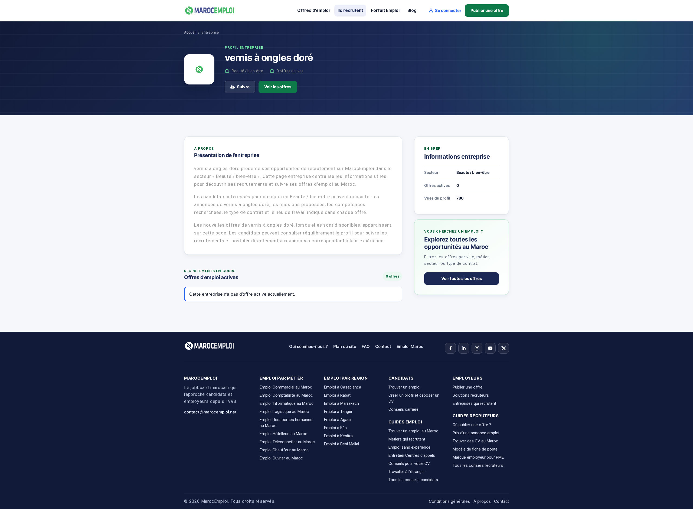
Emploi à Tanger (338, 411)
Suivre (243, 86)
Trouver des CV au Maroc (475, 441)
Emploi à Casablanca (342, 387)
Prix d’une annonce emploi (476, 432)
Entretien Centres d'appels (411, 455)
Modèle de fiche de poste (475, 449)
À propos (482, 501)
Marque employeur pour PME (478, 457)
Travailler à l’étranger (406, 471)
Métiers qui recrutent (406, 439)
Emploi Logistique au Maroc (284, 411)
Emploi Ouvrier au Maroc (281, 458)
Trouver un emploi (404, 387)
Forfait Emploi (385, 10)
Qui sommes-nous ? (308, 346)
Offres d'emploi (313, 10)
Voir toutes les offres (461, 278)
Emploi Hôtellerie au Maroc (283, 433)
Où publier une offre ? (472, 424)
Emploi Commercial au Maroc (286, 387)
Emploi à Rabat (337, 395)
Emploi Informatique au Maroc (286, 403)
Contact (383, 346)
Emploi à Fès (335, 427)
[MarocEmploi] (210, 10)
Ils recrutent (350, 10)
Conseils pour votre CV (409, 463)
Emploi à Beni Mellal (341, 444)
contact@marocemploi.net (210, 412)
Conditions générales (449, 501)
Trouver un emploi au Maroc (413, 431)
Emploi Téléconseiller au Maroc (287, 441)
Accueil (190, 32)
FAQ (366, 346)
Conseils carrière (403, 409)
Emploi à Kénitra (338, 435)
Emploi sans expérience (409, 447)
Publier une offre (486, 10)
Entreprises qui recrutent (474, 403)
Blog (412, 10)
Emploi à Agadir (338, 419)
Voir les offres (277, 86)
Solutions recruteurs (471, 395)
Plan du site (344, 346)
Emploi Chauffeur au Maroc (284, 450)
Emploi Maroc (410, 346)
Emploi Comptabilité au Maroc (286, 395)
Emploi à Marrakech (341, 403)
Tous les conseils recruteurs (478, 465)
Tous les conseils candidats (413, 479)
